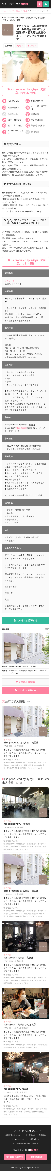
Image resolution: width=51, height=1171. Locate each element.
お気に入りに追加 (27, 682)
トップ (12, 1131)
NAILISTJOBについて (33, 1131)
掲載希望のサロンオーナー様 (16, 1135)
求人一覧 (20, 1131)
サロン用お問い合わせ (21, 1143)
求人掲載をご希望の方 (14, 1157)
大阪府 (18, 428)
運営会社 (32, 1135)
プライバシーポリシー (19, 1139)
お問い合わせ (35, 1139)
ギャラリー (32, 46)
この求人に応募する (27, 620)
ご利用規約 (41, 1135)
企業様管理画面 (36, 1157)
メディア (34, 1143)
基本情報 (8, 46)
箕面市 (24, 428)
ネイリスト (10, 280)
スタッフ (19, 46)
